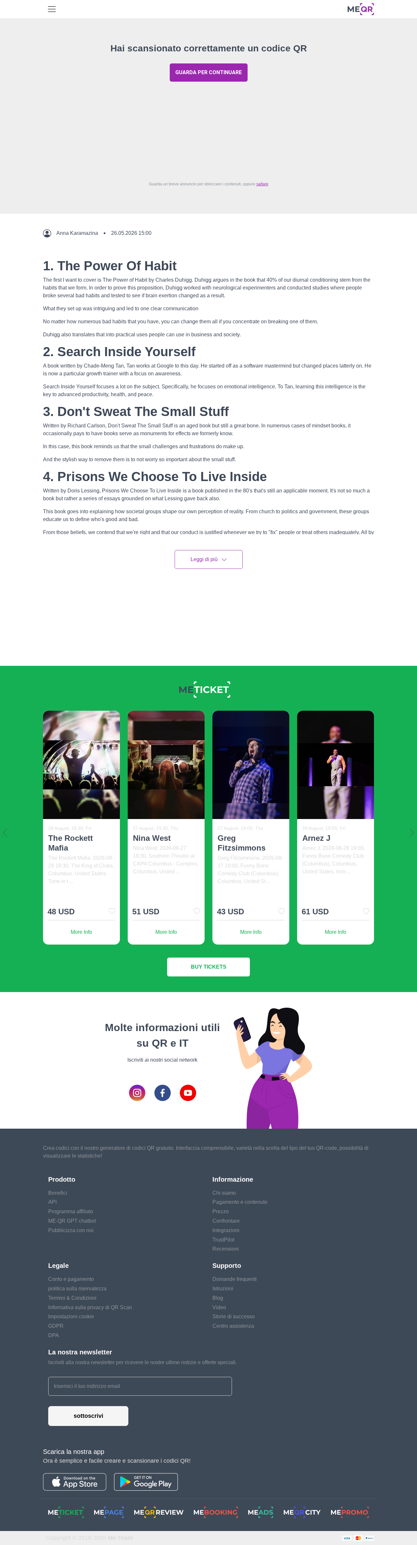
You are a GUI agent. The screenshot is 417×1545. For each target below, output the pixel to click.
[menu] (52, 9)
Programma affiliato (70, 1211)
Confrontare (226, 1221)
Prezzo (220, 1211)
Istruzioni (222, 1288)
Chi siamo (224, 1193)
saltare (262, 184)
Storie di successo (233, 1316)
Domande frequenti (234, 1279)
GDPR (56, 1326)
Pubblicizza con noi (70, 1230)
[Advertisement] (208, 129)
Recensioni (225, 1249)
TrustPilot (223, 1240)
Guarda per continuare (208, 72)
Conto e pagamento (71, 1279)
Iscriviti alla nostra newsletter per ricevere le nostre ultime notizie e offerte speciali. (142, 1362)
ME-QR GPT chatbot (72, 1221)
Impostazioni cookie (71, 1316)
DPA (53, 1335)
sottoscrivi (88, 1416)
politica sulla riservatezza (77, 1288)
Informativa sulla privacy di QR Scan (90, 1307)
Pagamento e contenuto (239, 1202)
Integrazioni (225, 1230)
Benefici (57, 1193)
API (52, 1202)
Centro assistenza (233, 1326)
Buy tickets (208, 967)
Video (219, 1307)
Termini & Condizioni (72, 1298)
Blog (217, 1298)
